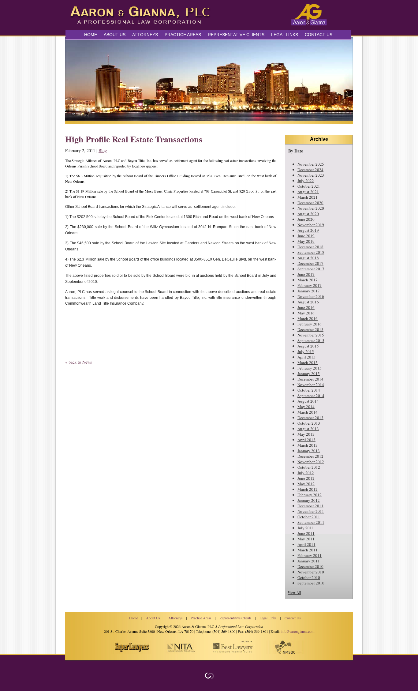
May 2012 (306, 483)
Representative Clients (236, 34)
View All (294, 592)
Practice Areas (201, 617)
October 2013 (308, 423)
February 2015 (309, 368)
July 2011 (305, 528)
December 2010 (310, 566)
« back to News (78, 362)
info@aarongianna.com (297, 631)
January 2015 (308, 373)
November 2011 (310, 511)
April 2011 (306, 544)
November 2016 (310, 296)
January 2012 (308, 500)
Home (90, 34)
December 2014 (310, 379)
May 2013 (306, 434)
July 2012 (305, 472)
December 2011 (310, 506)
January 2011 (308, 561)
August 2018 (308, 258)
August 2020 (308, 213)
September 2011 (310, 522)
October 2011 (308, 517)
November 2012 (310, 461)
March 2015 (307, 362)
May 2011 (306, 539)
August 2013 (308, 428)
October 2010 (308, 577)
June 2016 (306, 307)
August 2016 (308, 302)
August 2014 (308, 401)
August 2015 (308, 346)
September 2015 (310, 340)
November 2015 (310, 335)
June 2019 (306, 235)
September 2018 (310, 252)
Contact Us (318, 34)
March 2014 (307, 412)
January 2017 (308, 291)
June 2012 (306, 478)
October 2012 (308, 467)
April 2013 (306, 439)
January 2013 (308, 450)
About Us (114, 34)
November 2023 (310, 175)
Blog (103, 150)
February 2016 (309, 324)
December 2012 (310, 456)
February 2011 (309, 555)
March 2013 (307, 445)
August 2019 (308, 230)
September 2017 (310, 269)
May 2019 (306, 241)
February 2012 (309, 495)
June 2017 (306, 274)
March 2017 (307, 280)
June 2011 (306, 533)
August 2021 (308, 191)
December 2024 (310, 169)
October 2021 (308, 186)
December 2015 (310, 329)
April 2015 (306, 357)
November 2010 (310, 572)
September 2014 (310, 395)
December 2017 (310, 263)
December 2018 (310, 247)
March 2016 (307, 318)
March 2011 (307, 550)
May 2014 (306, 406)
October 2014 (308, 390)
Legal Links (284, 34)
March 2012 (307, 489)
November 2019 (310, 224)
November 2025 (310, 164)
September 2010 (310, 583)
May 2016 (306, 313)
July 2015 (305, 351)
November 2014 (310, 384)
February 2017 (309, 285)
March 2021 (307, 197)
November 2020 (310, 208)
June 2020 (306, 219)
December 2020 (310, 202)
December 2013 (310, 417)
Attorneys (145, 34)
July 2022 (305, 180)
